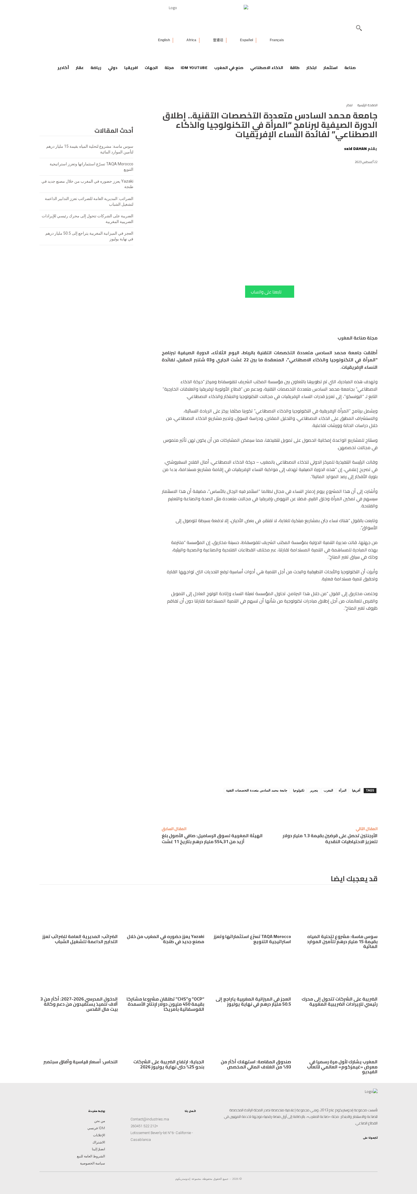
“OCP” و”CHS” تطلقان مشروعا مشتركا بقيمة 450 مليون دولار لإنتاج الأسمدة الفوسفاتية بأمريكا (165, 1004)
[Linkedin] (326, 806)
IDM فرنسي (96, 1128)
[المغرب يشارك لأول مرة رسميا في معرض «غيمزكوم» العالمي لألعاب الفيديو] (339, 1037)
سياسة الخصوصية (92, 1163)
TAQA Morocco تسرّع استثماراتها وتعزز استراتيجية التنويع (252, 939)
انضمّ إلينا (98, 1149)
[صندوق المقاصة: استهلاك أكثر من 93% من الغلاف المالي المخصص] (252, 1037)
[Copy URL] (339, 806)
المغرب (328, 790)
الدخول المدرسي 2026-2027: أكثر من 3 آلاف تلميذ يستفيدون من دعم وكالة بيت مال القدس (79, 1004)
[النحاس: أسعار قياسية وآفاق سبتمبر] (78, 1037)
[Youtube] (345, 1147)
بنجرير (314, 790)
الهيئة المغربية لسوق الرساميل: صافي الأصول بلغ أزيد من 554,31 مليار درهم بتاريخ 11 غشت (212, 838)
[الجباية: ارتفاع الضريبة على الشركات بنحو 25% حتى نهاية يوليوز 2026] (165, 1037)
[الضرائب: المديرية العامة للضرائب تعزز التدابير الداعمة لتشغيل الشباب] (78, 911)
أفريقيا (356, 790)
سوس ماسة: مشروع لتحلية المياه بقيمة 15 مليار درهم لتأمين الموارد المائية (342, 941)
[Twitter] (336, 1147)
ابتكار (349, 105)
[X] (300, 806)
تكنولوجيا (298, 790)
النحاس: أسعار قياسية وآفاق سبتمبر (80, 1061)
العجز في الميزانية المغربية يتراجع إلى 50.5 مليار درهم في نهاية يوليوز (253, 1001)
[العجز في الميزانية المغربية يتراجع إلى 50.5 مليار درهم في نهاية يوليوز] (252, 974)
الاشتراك (98, 1142)
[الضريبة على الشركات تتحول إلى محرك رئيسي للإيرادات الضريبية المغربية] (339, 974)
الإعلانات (99, 1135)
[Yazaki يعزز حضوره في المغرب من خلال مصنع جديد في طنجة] (165, 911)
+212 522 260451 (144, 1126)
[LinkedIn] (354, 1147)
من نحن (99, 1121)
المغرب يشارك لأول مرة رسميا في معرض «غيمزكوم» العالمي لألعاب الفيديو (342, 1066)
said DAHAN (355, 148)
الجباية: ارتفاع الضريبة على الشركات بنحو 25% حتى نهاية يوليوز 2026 (168, 1064)
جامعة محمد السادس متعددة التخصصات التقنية (256, 790)
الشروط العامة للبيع (91, 1156)
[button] (358, 27)
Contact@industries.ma (149, 1119)
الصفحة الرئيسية (367, 105)
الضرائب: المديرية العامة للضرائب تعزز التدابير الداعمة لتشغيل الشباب (80, 939)
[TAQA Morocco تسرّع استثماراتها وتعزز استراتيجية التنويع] (252, 911)
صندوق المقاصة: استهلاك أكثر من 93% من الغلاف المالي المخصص (256, 1064)
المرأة (342, 790)
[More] (261, 806)
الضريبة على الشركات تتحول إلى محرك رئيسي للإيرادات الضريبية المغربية (340, 1001)
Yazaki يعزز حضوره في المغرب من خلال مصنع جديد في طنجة (165, 939)
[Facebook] (287, 806)
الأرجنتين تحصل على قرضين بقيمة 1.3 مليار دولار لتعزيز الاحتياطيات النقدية (330, 838)
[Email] (274, 806)
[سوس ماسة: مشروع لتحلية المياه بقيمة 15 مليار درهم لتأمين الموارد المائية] (339, 911)
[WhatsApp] (313, 806)
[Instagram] (373, 1147)
